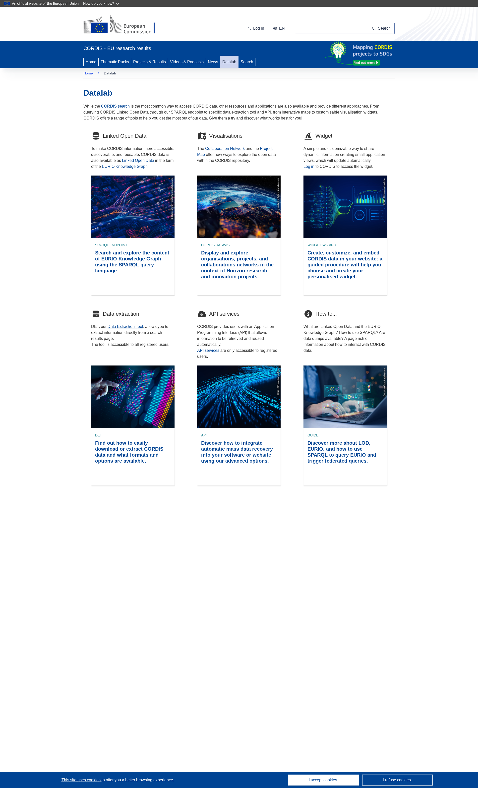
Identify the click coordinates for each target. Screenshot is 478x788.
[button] (279, 28)
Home (91, 62)
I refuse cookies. (397, 780)
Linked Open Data (138, 160)
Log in (258, 28)
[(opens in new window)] (123, 25)
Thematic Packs (115, 62)
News (213, 62)
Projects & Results (149, 62)
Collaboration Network (225, 148)
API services (208, 350)
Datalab (229, 62)
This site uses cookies (81, 780)
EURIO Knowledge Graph (125, 166)
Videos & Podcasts (187, 62)
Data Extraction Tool (125, 326)
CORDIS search (115, 106)
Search (246, 62)
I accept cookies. (323, 780)
